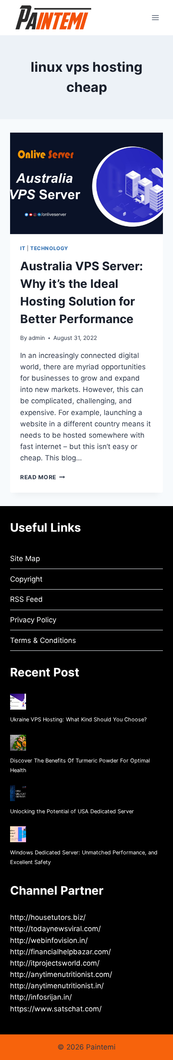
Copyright (26, 579)
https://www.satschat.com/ (56, 1009)
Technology (49, 248)
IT (22, 248)
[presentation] (86, 184)
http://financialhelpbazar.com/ (60, 952)
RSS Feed (26, 599)
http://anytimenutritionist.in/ (57, 986)
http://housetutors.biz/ (48, 917)
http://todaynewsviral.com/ (55, 928)
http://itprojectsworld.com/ (55, 963)
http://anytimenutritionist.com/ (61, 974)
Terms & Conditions (43, 640)
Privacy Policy (33, 620)
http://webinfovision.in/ (49, 940)
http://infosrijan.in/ (41, 997)
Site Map (25, 558)
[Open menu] (155, 17)
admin (37, 337)
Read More (42, 477)
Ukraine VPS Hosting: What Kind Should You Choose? (78, 719)
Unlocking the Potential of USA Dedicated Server (72, 811)
